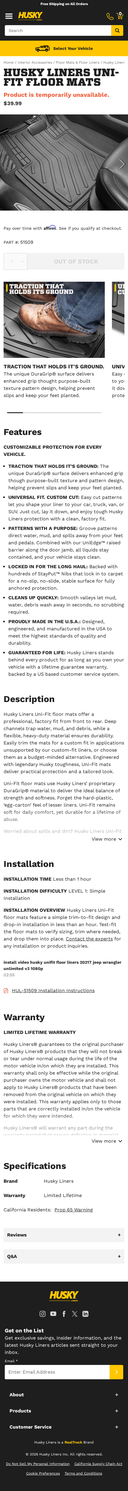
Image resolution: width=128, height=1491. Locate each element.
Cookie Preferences (43, 1473)
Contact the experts (89, 939)
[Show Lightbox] (64, 162)
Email (11, 1361)
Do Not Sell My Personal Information (38, 1464)
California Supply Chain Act (98, 1464)
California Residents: (48, 1210)
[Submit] (116, 1372)
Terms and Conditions (83, 1473)
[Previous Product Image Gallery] (5, 163)
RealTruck (73, 1442)
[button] (64, 1394)
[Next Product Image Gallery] (122, 163)
